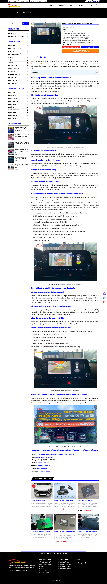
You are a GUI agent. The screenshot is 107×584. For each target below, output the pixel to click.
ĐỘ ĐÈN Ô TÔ (11, 60)
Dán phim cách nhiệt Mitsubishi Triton (87, 531)
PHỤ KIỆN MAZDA (12, 104)
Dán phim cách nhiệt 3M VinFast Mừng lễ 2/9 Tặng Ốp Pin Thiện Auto (21, 129)
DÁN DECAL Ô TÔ (12, 77)
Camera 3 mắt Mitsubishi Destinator (42, 64)
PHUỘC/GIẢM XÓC (12, 83)
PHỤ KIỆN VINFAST (12, 119)
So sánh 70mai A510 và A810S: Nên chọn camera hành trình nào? (21, 166)
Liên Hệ (90, 5)
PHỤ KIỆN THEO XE (12, 80)
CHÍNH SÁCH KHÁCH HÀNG (64, 568)
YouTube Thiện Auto (43, 463)
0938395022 (48, 457)
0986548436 (40, 457)
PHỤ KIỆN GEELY (12, 95)
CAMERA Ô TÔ (11, 71)
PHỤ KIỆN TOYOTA (12, 116)
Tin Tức (71, 5)
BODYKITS (10, 63)
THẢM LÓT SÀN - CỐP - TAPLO (15, 48)
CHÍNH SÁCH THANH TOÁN (64, 564)
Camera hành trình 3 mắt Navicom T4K (41, 531)
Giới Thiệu (80, 5)
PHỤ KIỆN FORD (11, 92)
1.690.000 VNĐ (87, 510)
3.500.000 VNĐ (40, 540)
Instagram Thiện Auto (45, 471)
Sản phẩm (61, 5)
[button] (96, 72)
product (14, 12)
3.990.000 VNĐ (63, 541)
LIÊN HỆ (54, 553)
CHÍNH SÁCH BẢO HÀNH (64, 562)
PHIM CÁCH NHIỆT (12, 66)
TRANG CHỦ (43, 553)
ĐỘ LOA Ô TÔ (11, 57)
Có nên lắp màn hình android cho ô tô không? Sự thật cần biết (21, 151)
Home (9, 12)
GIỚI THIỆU (49, 553)
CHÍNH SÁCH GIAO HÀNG (64, 566)
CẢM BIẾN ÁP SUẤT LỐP (14, 74)
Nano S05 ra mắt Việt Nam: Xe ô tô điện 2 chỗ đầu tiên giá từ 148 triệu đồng (22, 144)
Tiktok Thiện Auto (42, 468)
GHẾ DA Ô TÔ (11, 51)
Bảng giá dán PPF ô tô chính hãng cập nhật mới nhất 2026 (21, 157)
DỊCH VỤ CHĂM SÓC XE (13, 69)
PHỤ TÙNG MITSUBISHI (13, 33)
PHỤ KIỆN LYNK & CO (13, 101)
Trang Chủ (52, 5)
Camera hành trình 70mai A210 (86, 500)
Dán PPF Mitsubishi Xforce (38, 500)
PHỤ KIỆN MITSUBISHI (13, 110)
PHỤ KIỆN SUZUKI (12, 113)
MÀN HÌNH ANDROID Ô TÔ (14, 54)
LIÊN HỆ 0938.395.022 (65, 509)
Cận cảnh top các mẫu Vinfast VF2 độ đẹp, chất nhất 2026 (22, 135)
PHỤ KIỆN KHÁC (11, 45)
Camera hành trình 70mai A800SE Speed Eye (65, 532)
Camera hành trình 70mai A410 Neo (63, 500)
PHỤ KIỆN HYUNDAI (12, 98)
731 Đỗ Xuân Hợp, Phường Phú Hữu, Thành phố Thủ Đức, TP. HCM (55, 454)
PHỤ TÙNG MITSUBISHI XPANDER (16, 36)
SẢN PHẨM (64, 553)
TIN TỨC (59, 553)
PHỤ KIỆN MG (11, 107)
